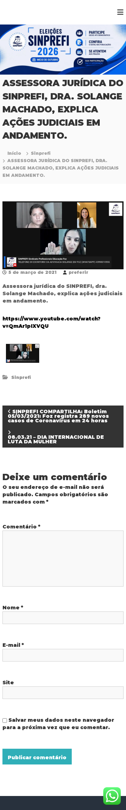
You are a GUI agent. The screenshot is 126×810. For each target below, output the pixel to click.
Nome (12, 607)
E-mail (13, 645)
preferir (78, 272)
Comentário (21, 527)
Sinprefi (40, 153)
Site (8, 682)
